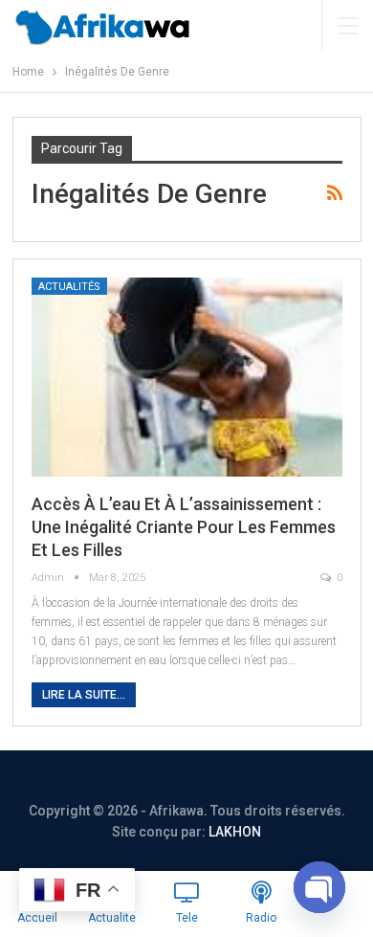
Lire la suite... (83, 695)
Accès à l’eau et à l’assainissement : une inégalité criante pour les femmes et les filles (184, 527)
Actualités (69, 286)
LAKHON (234, 831)
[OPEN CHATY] (319, 887)
